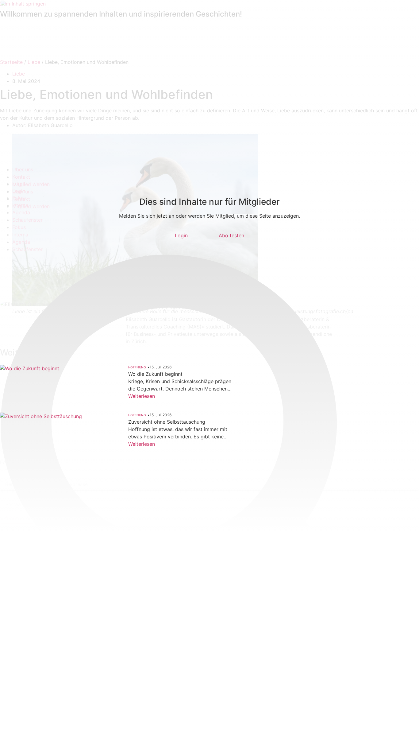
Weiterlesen (141, 396)
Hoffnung (137, 367)
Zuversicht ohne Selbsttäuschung (166, 422)
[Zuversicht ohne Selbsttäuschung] (43, 445)
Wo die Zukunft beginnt (155, 374)
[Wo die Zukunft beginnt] (43, 393)
